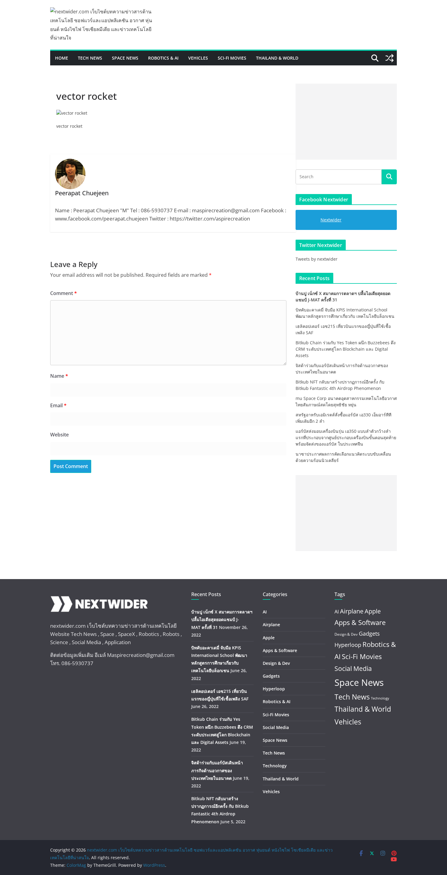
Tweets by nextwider (317, 259)
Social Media (276, 727)
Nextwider (331, 220)
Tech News (90, 58)
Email (58, 405)
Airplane (271, 624)
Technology (275, 766)
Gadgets (271, 676)
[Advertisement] (346, 122)
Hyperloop (274, 689)
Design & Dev (276, 663)
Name (59, 376)
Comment (63, 293)
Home (61, 58)
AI (265, 612)
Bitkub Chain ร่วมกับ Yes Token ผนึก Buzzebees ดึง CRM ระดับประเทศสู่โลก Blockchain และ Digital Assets (346, 349)
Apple (269, 638)
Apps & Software (280, 650)
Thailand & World (277, 58)
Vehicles (198, 58)
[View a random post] (389, 58)
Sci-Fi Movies (232, 58)
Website (59, 434)
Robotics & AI (163, 58)
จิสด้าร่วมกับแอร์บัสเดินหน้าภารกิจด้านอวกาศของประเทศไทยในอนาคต (217, 770)
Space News (125, 58)
